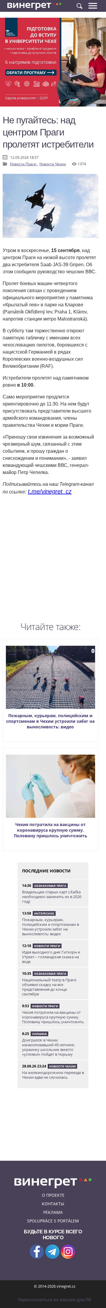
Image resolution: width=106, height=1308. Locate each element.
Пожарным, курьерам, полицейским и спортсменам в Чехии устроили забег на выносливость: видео (50, 721)
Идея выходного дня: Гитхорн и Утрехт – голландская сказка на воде (51, 956)
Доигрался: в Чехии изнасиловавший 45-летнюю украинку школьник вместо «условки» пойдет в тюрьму (48, 1047)
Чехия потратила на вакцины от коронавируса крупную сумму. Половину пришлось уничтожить (50, 830)
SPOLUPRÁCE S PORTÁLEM (53, 1221)
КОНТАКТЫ (53, 1203)
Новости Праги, (24, 163)
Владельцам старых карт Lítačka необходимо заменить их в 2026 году (51, 896)
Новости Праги (47, 946)
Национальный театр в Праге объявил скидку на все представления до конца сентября (49, 987)
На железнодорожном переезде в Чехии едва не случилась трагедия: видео (53, 1077)
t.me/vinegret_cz (50, 491)
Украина (39, 1034)
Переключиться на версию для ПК (54, 1299)
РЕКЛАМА (53, 1212)
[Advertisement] (53, 560)
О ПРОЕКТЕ (53, 1195)
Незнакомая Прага (50, 886)
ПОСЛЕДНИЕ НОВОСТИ (46, 871)
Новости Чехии (52, 163)
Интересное (44, 913)
